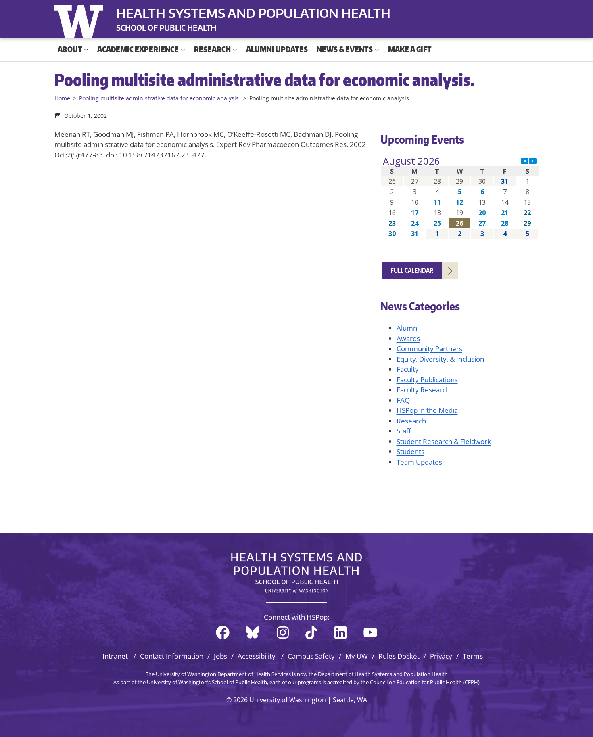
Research (411, 420)
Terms (473, 656)
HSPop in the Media (427, 410)
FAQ (403, 400)
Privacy (441, 656)
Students (410, 451)
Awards (408, 338)
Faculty (408, 369)
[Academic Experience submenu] (183, 49)
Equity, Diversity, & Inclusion (440, 359)
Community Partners (429, 348)
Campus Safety (311, 656)
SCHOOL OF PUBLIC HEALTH (166, 27)
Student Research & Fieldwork (444, 441)
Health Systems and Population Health (253, 13)
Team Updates (419, 462)
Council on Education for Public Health (416, 682)
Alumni (408, 328)
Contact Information (171, 656)
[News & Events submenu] (377, 49)
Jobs (220, 656)
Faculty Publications (427, 379)
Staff (404, 431)
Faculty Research (423, 389)
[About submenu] (86, 49)
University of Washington (80, 19)
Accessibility (257, 656)
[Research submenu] (235, 49)
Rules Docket (399, 656)
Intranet (115, 656)
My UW (356, 656)
